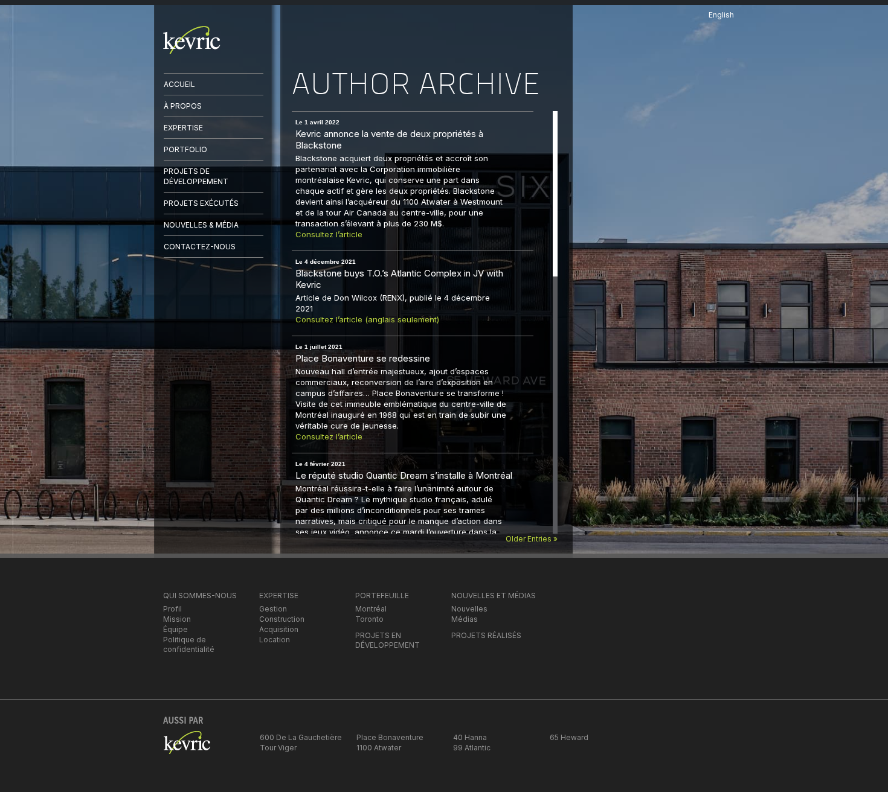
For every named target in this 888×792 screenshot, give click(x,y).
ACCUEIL (179, 84)
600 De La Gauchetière (301, 737)
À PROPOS (183, 105)
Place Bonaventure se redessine (362, 358)
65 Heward (569, 737)
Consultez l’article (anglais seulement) (367, 319)
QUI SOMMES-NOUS (200, 595)
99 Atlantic (472, 747)
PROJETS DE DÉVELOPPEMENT (196, 176)
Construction (281, 619)
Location (274, 639)
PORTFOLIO (185, 149)
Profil (172, 608)
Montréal (371, 608)
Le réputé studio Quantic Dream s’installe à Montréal (403, 475)
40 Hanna (470, 737)
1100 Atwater (378, 747)
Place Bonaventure (389, 737)
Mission (177, 619)
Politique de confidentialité (188, 644)
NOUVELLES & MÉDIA (201, 224)
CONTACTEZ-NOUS (200, 246)
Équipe (175, 629)
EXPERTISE (183, 127)
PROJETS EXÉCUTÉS (201, 203)
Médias (464, 619)
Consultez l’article (330, 234)
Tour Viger (278, 747)
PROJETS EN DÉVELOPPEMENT (387, 640)
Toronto (369, 619)
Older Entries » (532, 538)
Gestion (273, 608)
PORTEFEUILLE (382, 595)
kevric (191, 40)
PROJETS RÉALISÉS (486, 635)
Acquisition (278, 629)
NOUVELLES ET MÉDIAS (493, 595)
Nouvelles (469, 608)
